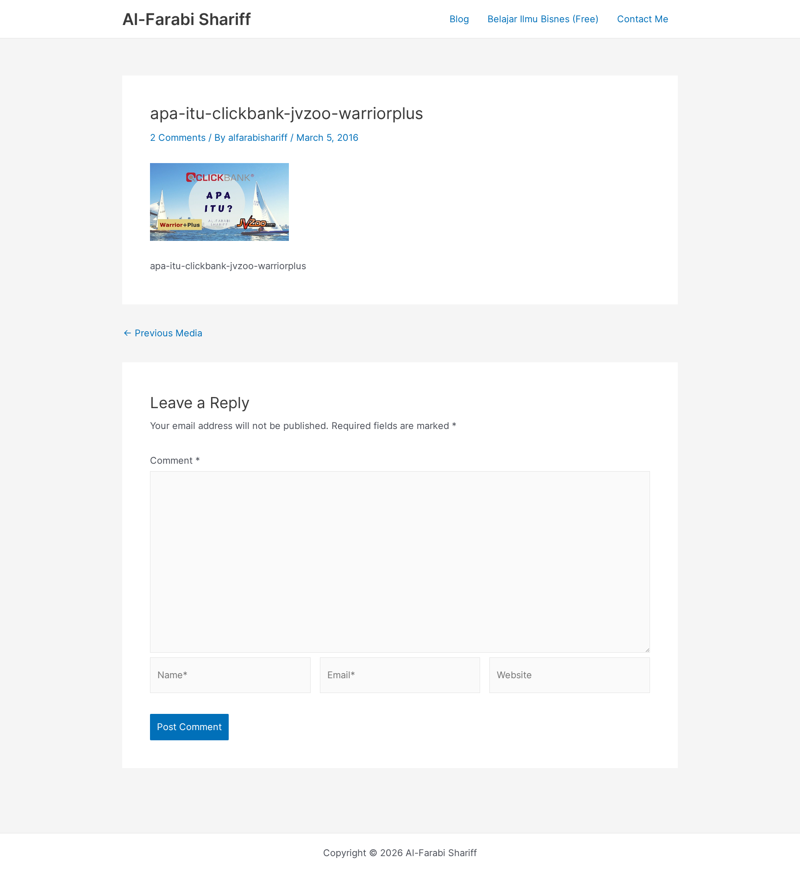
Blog (459, 19)
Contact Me (643, 19)
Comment (175, 460)
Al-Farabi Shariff (186, 19)
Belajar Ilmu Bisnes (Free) (543, 19)
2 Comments (178, 137)
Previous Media (162, 333)
